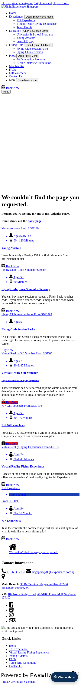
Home (12, 13)
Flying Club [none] (16, 44)
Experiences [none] (16, 16)
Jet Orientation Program (31, 59)
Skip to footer (61, 3)
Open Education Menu (35, 30)
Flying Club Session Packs (32, 48)
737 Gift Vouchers (13, 425)
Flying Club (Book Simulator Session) (26, 289)
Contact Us (15, 76)
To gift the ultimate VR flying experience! (20, 380)
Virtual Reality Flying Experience (37, 23)
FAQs (12, 69)
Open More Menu (27, 80)
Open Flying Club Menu (38, 45)
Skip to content (43, 3)
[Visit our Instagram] (11, 616)
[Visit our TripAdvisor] (12, 621)
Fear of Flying (25, 41)
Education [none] (15, 30)
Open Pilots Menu (27, 55)
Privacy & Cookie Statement (18, 681)
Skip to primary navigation (17, 3)
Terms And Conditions (22, 662)
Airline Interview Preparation (34, 62)
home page (34, 221)
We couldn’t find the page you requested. (33, 552)
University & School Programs (35, 34)
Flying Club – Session (30, 52)
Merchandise (16, 66)
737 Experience (26, 20)
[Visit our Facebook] (11, 605)
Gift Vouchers (17, 73)
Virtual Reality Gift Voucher (20, 372)
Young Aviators (26, 37)
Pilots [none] (12, 55)
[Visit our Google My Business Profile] (11, 610)
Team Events (24, 27)
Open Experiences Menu (39, 16)
